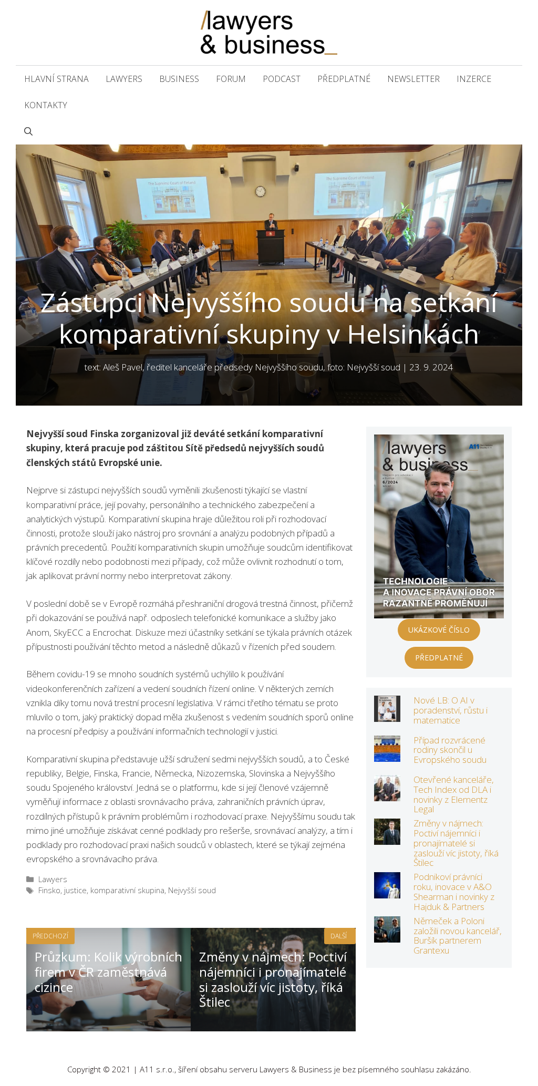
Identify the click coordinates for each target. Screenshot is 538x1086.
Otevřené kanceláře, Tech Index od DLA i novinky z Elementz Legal (453, 794)
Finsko (49, 890)
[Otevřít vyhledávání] (28, 131)
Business (179, 79)
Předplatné (343, 79)
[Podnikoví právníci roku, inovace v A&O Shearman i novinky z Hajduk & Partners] (387, 891)
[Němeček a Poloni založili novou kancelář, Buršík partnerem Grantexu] (387, 935)
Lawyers (124, 79)
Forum (231, 79)
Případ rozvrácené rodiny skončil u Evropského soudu (450, 750)
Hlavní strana (56, 79)
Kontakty (45, 105)
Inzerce (474, 79)
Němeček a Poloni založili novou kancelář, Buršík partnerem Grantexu (457, 935)
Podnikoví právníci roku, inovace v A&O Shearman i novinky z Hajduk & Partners (453, 891)
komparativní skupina (127, 890)
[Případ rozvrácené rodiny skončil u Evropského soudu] (387, 754)
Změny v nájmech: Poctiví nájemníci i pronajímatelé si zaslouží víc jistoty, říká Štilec (456, 842)
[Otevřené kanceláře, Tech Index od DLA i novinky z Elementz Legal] (387, 794)
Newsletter (413, 79)
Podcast (282, 79)
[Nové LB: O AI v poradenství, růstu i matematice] (387, 715)
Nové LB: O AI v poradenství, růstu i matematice (450, 710)
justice (75, 890)
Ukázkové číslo (439, 630)
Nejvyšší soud (192, 890)
